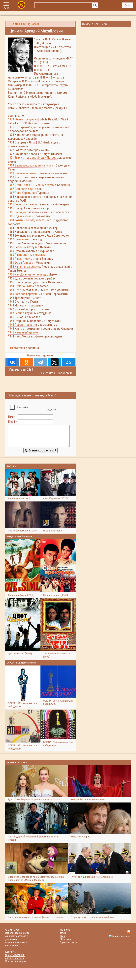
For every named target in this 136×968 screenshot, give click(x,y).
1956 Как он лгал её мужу (24, 267)
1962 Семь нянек (19, 239)
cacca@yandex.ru (14, 958)
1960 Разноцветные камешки (27, 255)
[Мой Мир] (68, 362)
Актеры (17, 24)
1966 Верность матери (22, 204)
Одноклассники (68, 942)
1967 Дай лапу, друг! (21, 189)
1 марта (13, 348)
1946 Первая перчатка (22, 325)
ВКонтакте (65, 939)
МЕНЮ (6, 8)
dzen (62, 936)
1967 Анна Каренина (21, 193)
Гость (127, 5)
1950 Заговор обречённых (25, 294)
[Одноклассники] (26, 362)
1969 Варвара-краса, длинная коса (30, 165)
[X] (54, 362)
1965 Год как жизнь (20, 216)
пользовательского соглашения (16, 944)
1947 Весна (15, 313)
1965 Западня (17, 212)
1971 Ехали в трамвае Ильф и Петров (32, 158)
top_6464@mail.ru (15, 954)
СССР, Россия (31, 24)
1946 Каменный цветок (23, 332)
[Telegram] (40, 362)
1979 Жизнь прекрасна (23, 119)
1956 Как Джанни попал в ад (27, 274)
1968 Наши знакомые (22, 173)
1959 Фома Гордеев (20, 263)
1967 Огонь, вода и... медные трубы (31, 185)
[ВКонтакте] (12, 362)
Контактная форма (15, 961)
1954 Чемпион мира (21, 286)
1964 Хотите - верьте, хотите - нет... (30, 220)
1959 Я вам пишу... (20, 259)
